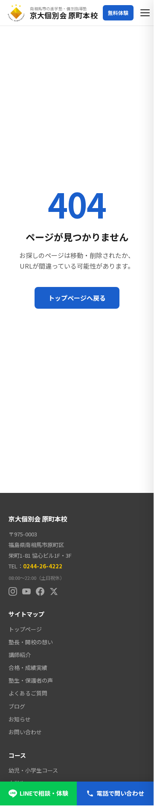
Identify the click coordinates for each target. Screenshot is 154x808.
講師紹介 (20, 655)
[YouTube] (26, 591)
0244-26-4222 (42, 566)
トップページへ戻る (77, 297)
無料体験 (118, 12)
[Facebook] (40, 591)
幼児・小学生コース (33, 770)
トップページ (25, 629)
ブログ (17, 706)
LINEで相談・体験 (44, 793)
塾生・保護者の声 (31, 680)
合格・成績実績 (28, 667)
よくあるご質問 (28, 693)
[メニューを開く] (145, 12)
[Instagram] (13, 591)
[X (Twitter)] (53, 591)
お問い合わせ (25, 732)
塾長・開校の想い (31, 642)
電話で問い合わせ (120, 793)
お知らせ (20, 719)
